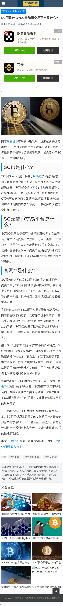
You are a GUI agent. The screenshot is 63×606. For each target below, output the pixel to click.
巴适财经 (13, 441)
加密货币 (12, 141)
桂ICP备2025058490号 (46, 598)
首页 (4, 11)
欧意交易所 (50, 456)
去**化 (5, 386)
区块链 (37, 176)
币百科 (13, 11)
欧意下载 (14, 456)
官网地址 (48, 50)
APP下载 (19, 50)
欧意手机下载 (31, 456)
